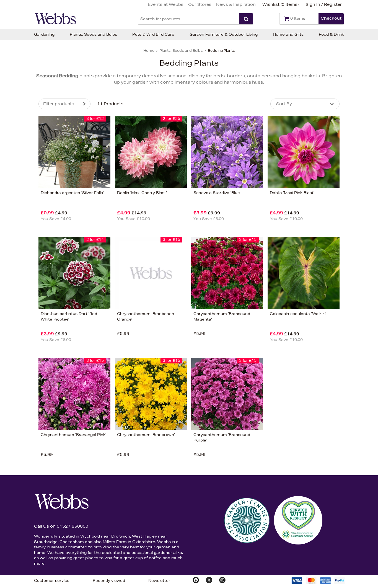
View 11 (15, 301)
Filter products (58, 103)
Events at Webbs (165, 4)
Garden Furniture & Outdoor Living (224, 34)
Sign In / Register (323, 4)
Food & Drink (331, 34)
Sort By (284, 103)
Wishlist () (280, 4)
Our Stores (199, 4)
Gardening (44, 34)
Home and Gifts (288, 34)
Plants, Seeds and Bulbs (93, 34)
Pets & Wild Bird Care (153, 34)
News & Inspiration (236, 4)
